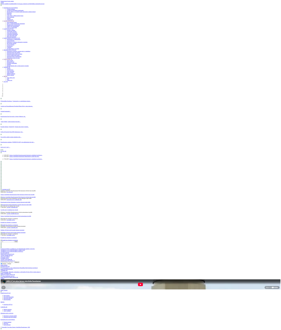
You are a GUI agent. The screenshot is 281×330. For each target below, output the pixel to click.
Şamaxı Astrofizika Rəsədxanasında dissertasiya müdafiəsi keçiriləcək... (25, 155)
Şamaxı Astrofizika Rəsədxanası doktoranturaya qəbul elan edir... (24, 156)
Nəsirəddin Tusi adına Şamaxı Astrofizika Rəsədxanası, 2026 (16, 327)
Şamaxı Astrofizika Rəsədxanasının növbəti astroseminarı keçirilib (16, 216)
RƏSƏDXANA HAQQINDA (11, 7)
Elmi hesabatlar (7, 299)
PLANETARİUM (5, 252)
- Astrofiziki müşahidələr (12, 34)
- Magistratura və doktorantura (13, 39)
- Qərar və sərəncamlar (11, 27)
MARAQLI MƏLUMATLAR (8, 274)
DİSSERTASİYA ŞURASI (10, 50)
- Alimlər (8, 18)
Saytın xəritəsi (10, 1)
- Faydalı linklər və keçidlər (12, 48)
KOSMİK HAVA (10, 220)
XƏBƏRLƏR (7, 67)
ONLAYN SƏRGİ (5, 256)
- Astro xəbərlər (10, 72)
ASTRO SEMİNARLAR (12, 213)
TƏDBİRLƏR (4, 270)
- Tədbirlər (8, 47)
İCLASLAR (9, 192)
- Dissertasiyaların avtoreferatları (13, 56)
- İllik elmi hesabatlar (11, 36)
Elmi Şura (6, 323)
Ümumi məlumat (7, 322)
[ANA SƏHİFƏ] (1, 5)
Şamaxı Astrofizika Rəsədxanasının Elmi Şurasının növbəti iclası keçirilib (17, 194)
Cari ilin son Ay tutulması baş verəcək (9, 209)
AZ (1, 2)
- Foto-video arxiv (10, 77)
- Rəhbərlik (9, 13)
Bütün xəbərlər (4, 265)
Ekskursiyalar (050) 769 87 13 (8, 260)
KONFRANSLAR (5, 266)
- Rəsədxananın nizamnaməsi (13, 25)
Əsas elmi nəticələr (8, 298)
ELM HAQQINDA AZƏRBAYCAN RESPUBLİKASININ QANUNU (18, 248)
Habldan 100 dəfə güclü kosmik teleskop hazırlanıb (12, 230)
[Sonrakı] (2, 150)
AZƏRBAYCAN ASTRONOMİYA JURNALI (12, 251)
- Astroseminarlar (10, 40)
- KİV (7, 79)
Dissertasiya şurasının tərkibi (10, 315)
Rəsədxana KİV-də (8, 304)
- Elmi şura (8, 14)
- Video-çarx (9, 80)
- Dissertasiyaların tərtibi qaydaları (14, 54)
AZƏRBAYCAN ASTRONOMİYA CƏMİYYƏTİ (13, 250)
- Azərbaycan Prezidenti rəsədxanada (14, 10)
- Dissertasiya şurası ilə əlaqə (13, 58)
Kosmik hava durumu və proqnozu (9, 222)
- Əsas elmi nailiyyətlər (11, 35)
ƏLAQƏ (6, 81)
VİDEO (2, 278)
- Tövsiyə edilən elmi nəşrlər (13, 55)
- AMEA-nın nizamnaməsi (12, 26)
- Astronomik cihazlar (11, 31)
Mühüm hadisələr (8, 309)
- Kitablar (8, 64)
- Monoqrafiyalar (10, 61)
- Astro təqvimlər (10, 71)
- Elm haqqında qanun (11, 22)
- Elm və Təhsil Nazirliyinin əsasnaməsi (15, 23)
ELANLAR (3, 151)
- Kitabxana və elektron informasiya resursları (16, 42)
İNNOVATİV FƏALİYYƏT (7, 254)
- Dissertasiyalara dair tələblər (13, 52)
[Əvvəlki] (1, 150)
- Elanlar (8, 68)
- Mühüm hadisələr (10, 73)
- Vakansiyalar (9, 19)
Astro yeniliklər (7, 310)
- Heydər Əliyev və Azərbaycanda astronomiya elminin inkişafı (21, 11)
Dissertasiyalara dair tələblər (10, 317)
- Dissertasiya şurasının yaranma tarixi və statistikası (18, 51)
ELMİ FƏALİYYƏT (9, 29)
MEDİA (5, 76)
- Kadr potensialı (10, 17)
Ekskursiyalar (4, 1)
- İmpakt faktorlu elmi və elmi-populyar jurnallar (17, 65)
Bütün (7, 269)
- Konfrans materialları (11, 63)
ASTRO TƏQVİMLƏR (6, 259)
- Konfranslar (9, 46)
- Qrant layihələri (10, 44)
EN (3, 2)
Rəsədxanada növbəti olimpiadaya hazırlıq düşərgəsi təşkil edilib (15, 202)
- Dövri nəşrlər (9, 60)
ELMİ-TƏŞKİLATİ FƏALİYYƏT (12, 38)
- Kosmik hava (9, 69)
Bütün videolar (4, 290)
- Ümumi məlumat (10, 9)
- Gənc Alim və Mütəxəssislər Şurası (14, 15)
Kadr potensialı (7, 324)
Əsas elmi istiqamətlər (9, 297)
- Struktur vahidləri (10, 30)
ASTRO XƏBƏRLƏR (12, 207)
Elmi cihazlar (7, 295)
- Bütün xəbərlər (10, 75)
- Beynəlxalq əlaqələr (11, 43)
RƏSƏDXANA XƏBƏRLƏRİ (14, 199)
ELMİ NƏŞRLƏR (8, 59)
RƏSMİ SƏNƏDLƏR (9, 21)
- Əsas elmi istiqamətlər (11, 32)
